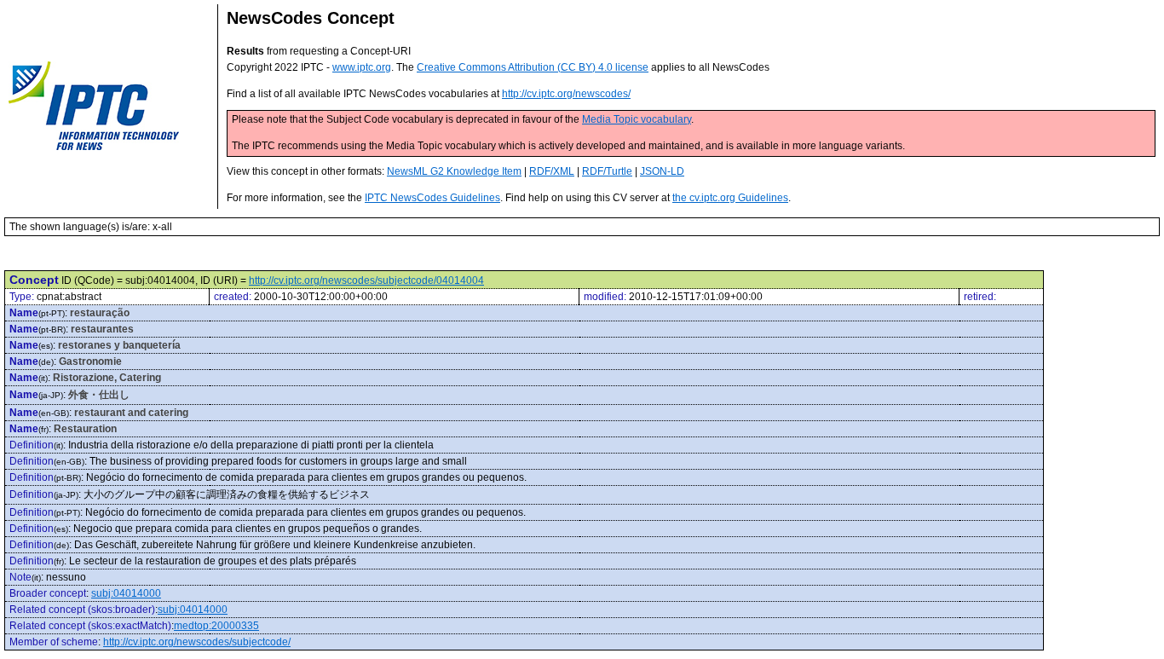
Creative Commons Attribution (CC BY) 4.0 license (532, 67)
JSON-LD (662, 171)
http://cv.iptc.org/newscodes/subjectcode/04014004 (366, 280)
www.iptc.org (361, 67)
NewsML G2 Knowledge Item (454, 171)
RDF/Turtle (607, 171)
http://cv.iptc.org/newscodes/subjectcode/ (197, 642)
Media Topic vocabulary (636, 119)
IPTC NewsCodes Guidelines (432, 198)
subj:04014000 (126, 593)
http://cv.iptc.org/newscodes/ (566, 94)
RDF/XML (551, 171)
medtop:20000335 (216, 626)
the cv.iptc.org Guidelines (730, 198)
